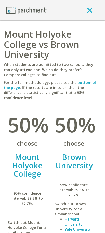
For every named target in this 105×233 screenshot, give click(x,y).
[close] (90, 10)
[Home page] (26, 10)
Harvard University (74, 222)
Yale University (78, 229)
